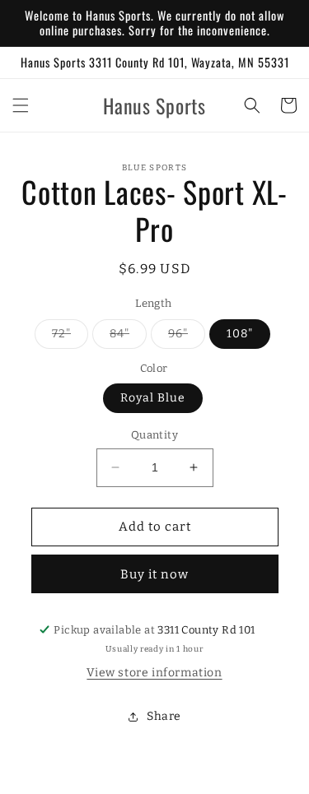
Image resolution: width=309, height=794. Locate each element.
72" (70, 337)
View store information (154, 673)
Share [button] (164, 716)
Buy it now (154, 574)
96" (186, 337)
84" (128, 337)
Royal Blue (152, 398)
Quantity (154, 435)
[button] (20, 105)
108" (240, 334)
